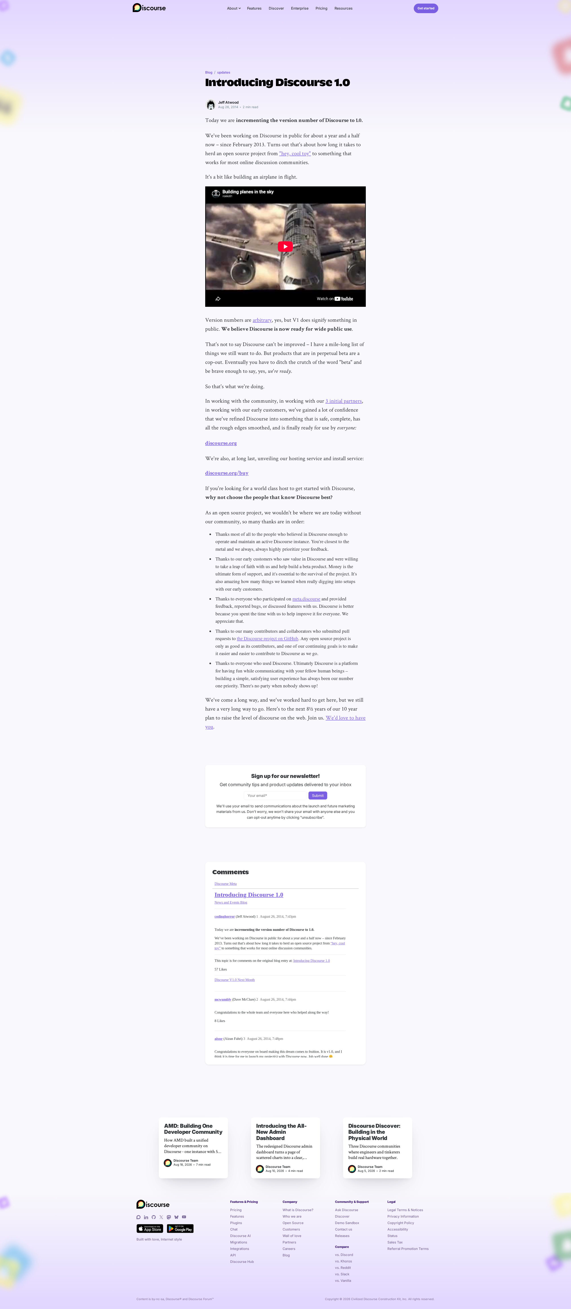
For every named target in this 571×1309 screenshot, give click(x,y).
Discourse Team (186, 1160)
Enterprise (299, 8)
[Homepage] (149, 8)
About (232, 8)
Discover (276, 8)
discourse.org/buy (226, 473)
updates (223, 72)
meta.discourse (306, 599)
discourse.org (221, 443)
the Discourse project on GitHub (267, 638)
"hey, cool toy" (295, 153)
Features (254, 8)
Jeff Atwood (228, 102)
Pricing (321, 8)
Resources (344, 8)
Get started (426, 8)
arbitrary (262, 319)
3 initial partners (343, 400)
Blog (208, 72)
